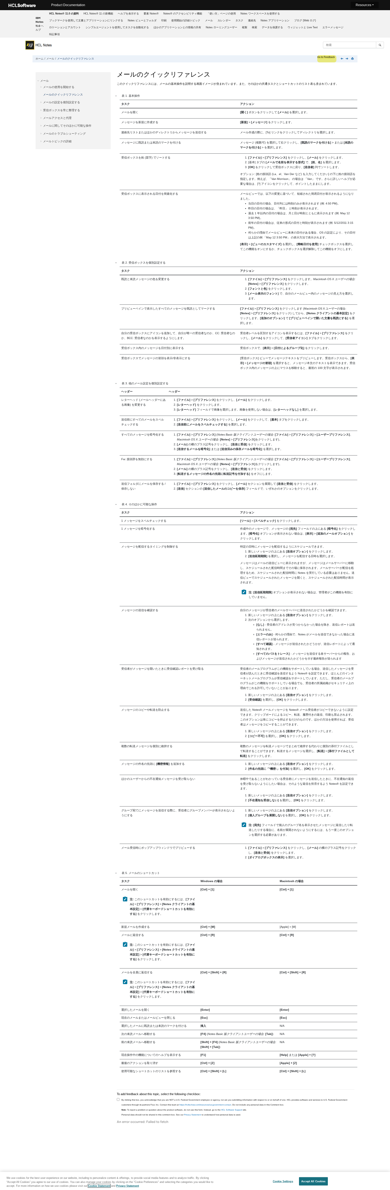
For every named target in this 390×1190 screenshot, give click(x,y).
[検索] (380, 45)
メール (209, 20)
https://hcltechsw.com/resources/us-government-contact (205, 1105)
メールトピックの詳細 (57, 141)
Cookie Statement (99, 1185)
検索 (254, 27)
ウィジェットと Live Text (303, 27)
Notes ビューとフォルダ (142, 20)
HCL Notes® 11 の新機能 (98, 13)
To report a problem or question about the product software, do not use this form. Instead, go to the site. (184, 1110)
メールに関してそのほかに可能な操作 (67, 125)
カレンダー (224, 20)
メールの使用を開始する (58, 87)
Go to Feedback (326, 57)
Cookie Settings (283, 1181)
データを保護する (272, 27)
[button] (38, 80)
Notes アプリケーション (275, 20)
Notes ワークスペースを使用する (260, 13)
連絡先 (252, 20)
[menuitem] (64, 13)
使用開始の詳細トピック (185, 20)
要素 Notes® (151, 13)
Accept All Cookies (313, 1181)
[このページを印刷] (352, 58)
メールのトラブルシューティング (64, 133)
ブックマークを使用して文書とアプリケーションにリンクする (86, 20)
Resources (363, 5)
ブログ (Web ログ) (305, 20)
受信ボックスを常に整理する (61, 110)
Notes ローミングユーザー (221, 27)
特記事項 (54, 34)
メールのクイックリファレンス (75, 58)
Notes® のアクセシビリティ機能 (182, 13)
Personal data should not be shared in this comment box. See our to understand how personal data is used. (181, 1115)
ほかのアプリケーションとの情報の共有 (177, 27)
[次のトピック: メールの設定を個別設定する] (347, 59)
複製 (244, 27)
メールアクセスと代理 (57, 118)
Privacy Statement (192, 1115)
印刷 (164, 20)
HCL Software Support (231, 1110)
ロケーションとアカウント (65, 27)
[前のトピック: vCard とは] (342, 59)
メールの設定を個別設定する (61, 102)
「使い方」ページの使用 (221, 13)
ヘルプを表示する (128, 13)
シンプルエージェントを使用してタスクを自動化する (117, 27)
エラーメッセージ (332, 27)
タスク (239, 20)
